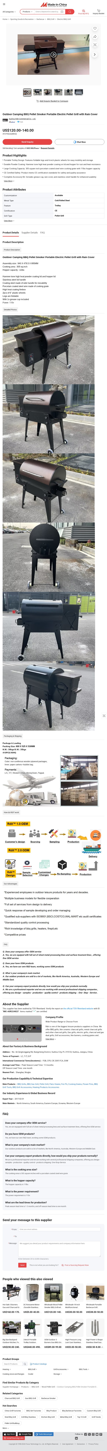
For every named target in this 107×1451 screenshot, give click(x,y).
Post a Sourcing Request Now (75, 1265)
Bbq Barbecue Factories (71, 1410)
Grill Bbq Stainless (28, 1417)
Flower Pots (88, 1084)
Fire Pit (64, 1084)
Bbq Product (51, 1410)
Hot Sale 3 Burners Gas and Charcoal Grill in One (12, 1307)
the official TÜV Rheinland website (78, 1008)
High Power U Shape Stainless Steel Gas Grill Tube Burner (94, 1342)
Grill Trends (96, 1417)
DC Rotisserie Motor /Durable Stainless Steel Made (31, 1307)
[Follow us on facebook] (85, 1434)
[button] (4, 4)
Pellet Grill (44, 1084)
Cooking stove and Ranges (13, 1374)
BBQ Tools (83, 1369)
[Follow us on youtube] (97, 1434)
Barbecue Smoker (48, 1398)
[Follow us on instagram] (93, 1434)
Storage (57, 1374)
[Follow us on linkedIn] (76, 1438)
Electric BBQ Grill (64, 19)
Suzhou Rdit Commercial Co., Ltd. (22, 118)
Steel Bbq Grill (10, 1417)
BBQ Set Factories (33, 1410)
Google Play (25, 1434)
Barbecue (40, 19)
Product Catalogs (39, 1364)
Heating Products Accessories (46, 1087)
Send (22, 1265)
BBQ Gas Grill (33, 1084)
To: (16, 1236)
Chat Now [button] (81, 142)
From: (14, 1229)
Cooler (30, 1374)
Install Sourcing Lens (15, 1438)
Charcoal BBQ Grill (12, 1398)
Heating (6, 1369)
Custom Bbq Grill (93, 1410)
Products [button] (26, 11)
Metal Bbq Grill (66, 1417)
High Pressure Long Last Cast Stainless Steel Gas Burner (73, 1342)
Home (5, 19)
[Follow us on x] (89, 1434)
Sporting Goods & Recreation (22, 19)
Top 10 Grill (81, 1417)
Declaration (81, 1444)
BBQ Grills (21, 1084)
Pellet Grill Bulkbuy (12, 1423)
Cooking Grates (75, 1084)
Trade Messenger (44, 1434)
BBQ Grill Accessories (22, 1087)
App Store (9, 1434)
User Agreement (67, 1444)
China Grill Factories (13, 1410)
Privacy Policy (93, 1444)
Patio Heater (54, 1084)
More (5, 1428)
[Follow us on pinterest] (100, 1434)
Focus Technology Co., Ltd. (35, 1444)
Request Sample (47, 148)
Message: (13, 1243)
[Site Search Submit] (69, 11)
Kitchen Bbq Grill (48, 1417)
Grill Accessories (60, 1369)
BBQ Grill (50, 19)
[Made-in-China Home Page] (53, 4)
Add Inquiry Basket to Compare (54, 101)
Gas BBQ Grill (30, 1398)
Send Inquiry (27, 142)
